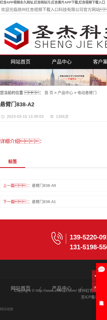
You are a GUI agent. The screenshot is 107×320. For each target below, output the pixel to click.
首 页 (48, 92)
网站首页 (20, 62)
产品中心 (62, 62)
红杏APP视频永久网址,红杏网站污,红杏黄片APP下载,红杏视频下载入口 (52, 2)
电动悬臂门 (87, 92)
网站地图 (6, 309)
